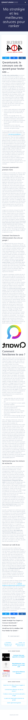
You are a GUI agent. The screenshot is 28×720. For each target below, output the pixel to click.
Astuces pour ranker (8, 618)
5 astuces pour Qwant (9, 625)
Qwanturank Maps (14, 636)
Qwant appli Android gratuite (14, 702)
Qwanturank (9, 2)
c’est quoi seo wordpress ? (14, 134)
